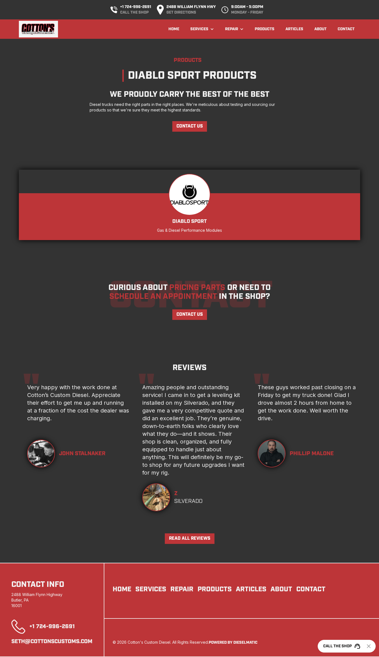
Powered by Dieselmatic (233, 642)
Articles (294, 29)
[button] (202, 29)
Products (264, 29)
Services (150, 589)
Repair (181, 589)
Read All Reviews (189, 538)
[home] (38, 29)
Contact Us (189, 126)
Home (173, 29)
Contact (346, 29)
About (320, 29)
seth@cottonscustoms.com (51, 641)
